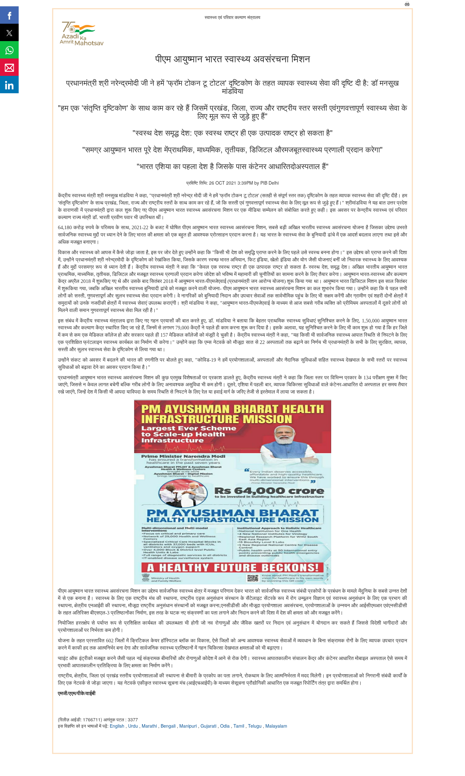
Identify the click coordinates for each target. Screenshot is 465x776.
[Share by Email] (9, 67)
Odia (225, 726)
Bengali (169, 726)
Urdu (133, 726)
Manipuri (188, 726)
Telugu (255, 726)
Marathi (150, 726)
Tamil (239, 726)
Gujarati (209, 726)
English (118, 726)
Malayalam (276, 726)
